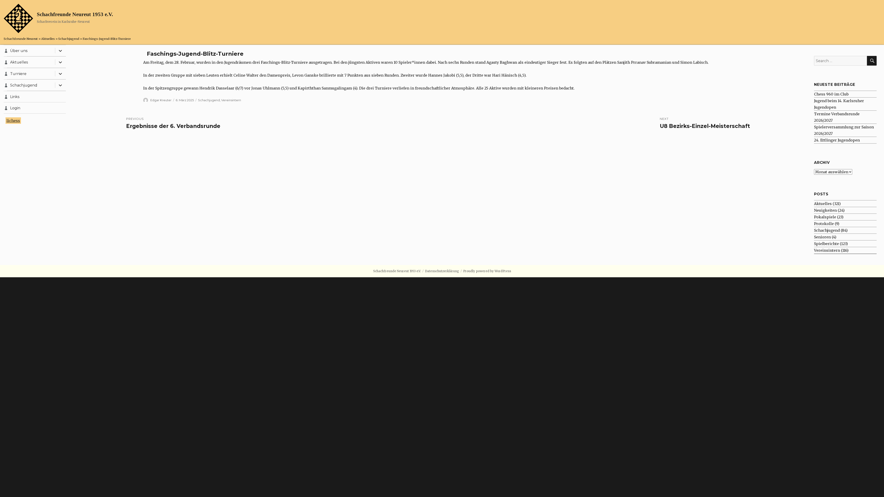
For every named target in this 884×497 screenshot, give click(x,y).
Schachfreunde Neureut (21, 38)
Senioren (822, 237)
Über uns (18, 51)
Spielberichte (826, 243)
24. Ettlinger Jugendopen (837, 140)
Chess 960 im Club (831, 94)
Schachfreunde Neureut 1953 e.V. (75, 14)
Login (15, 108)
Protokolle (824, 223)
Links (14, 97)
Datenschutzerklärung (442, 271)
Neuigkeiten (825, 210)
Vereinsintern (231, 100)
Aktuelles (48, 38)
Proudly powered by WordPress (487, 271)
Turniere (18, 74)
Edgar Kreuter (161, 100)
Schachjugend (68, 38)
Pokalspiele (825, 217)
